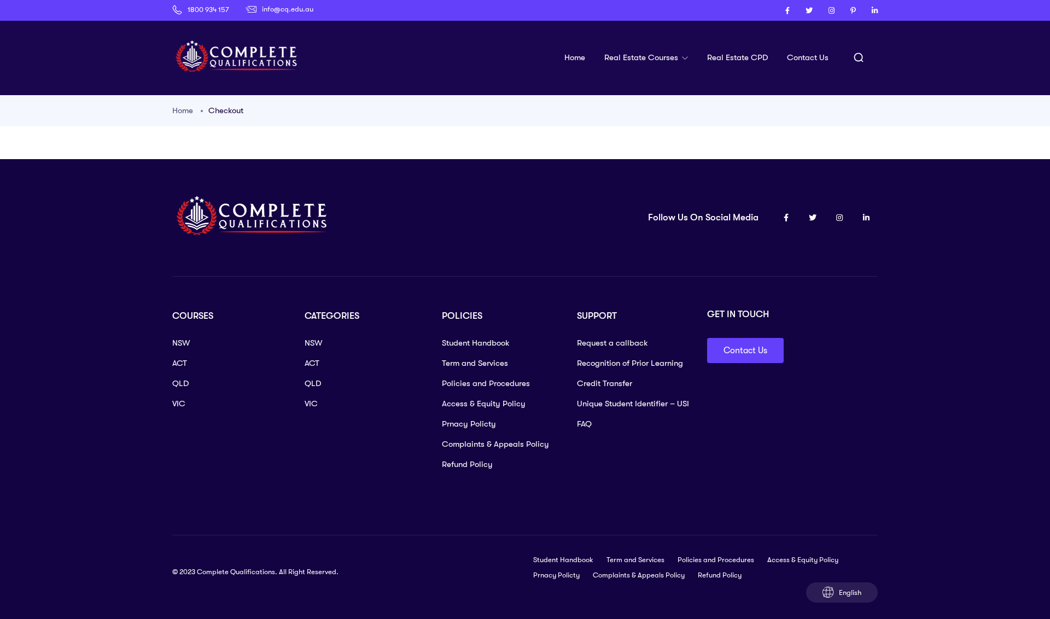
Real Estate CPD (737, 57)
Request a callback (612, 343)
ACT (179, 363)
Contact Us (808, 57)
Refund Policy (467, 464)
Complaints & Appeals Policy (495, 444)
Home (574, 57)
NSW (181, 343)
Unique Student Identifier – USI (633, 403)
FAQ (584, 424)
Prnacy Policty (469, 424)
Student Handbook (476, 343)
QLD (180, 383)
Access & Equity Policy (484, 403)
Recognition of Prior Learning (630, 363)
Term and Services (475, 363)
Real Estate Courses (642, 57)
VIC (178, 403)
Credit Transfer (604, 383)
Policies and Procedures (486, 383)
